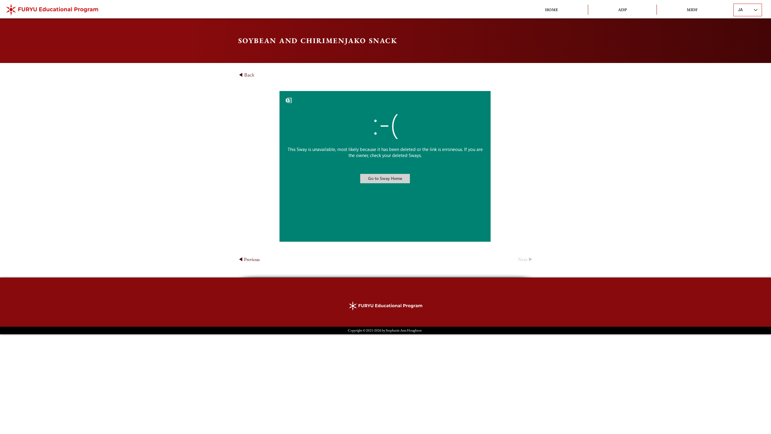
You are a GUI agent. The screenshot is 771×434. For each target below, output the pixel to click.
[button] (622, 10)
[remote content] (385, 167)
